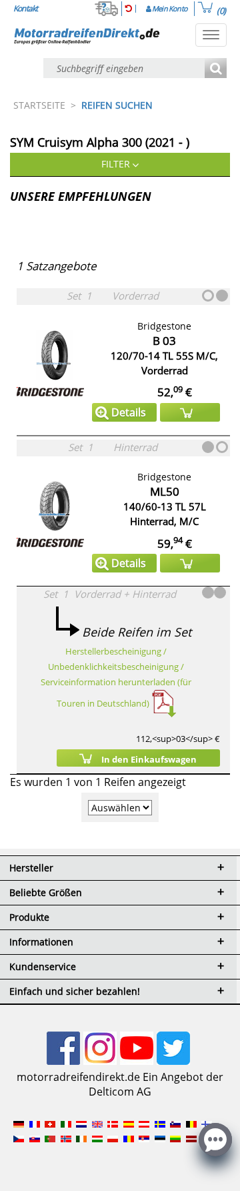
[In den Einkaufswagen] (190, 412)
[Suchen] (216, 69)
